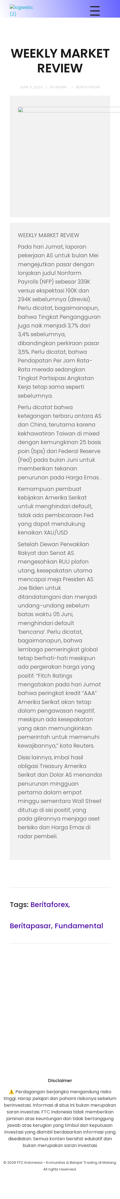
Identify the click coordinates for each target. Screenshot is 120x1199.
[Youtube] (60, 1068)
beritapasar (30, 926)
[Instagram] (45, 1068)
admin (61, 87)
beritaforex (49, 905)
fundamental (79, 926)
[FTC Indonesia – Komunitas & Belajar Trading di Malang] (24, 11)
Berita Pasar (88, 87)
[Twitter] (75, 1068)
